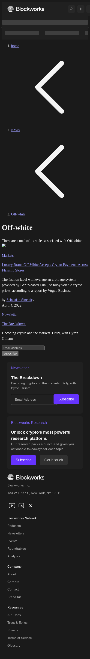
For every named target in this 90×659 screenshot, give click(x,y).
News (15, 130)
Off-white (18, 214)
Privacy (12, 630)
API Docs (14, 615)
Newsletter (10, 314)
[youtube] (12, 505)
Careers (13, 582)
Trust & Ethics (17, 622)
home (15, 46)
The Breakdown (14, 324)
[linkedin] (21, 505)
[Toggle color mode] (80, 9)
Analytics (13, 556)
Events (12, 541)
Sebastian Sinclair (19, 300)
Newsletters (15, 533)
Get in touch (53, 460)
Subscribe (66, 399)
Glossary (13, 645)
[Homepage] (25, 9)
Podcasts (14, 526)
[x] (30, 505)
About (11, 574)
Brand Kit (14, 597)
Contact (13, 589)
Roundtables (16, 548)
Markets (8, 255)
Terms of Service (19, 638)
